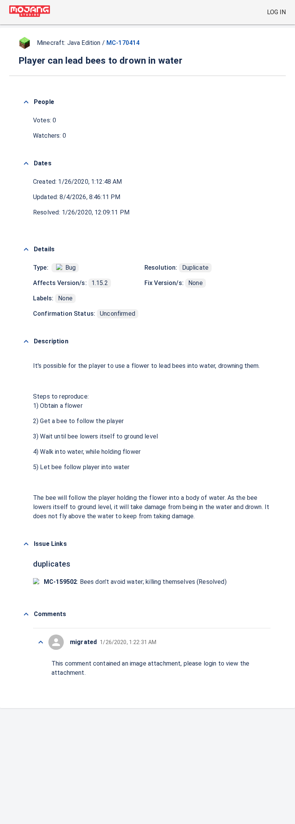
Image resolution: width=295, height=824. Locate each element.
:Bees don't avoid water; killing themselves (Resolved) (135, 581)
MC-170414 (122, 42)
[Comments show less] (26, 614)
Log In (276, 12)
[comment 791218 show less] (40, 642)
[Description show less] (26, 341)
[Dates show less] (26, 163)
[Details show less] (26, 249)
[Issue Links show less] (26, 544)
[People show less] (26, 102)
